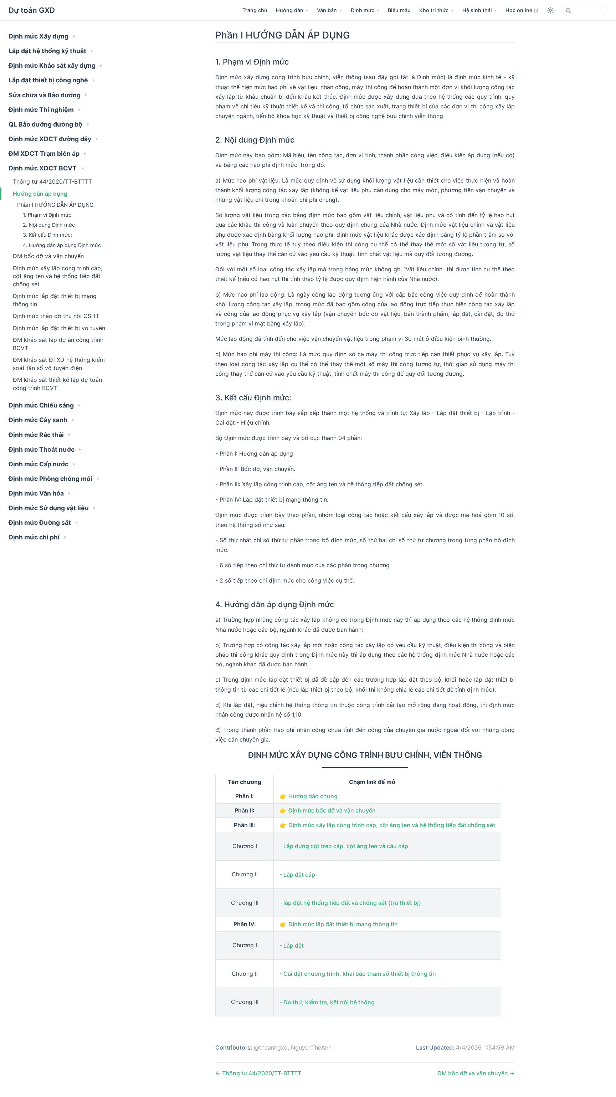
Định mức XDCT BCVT (43, 168)
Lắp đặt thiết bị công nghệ (49, 80)
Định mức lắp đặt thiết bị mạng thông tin (55, 299)
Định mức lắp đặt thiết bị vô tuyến (59, 328)
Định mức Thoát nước (42, 449)
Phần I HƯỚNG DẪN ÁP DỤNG (55, 204)
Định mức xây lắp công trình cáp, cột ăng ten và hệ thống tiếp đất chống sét (57, 276)
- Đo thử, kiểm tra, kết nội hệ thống (327, 1002)
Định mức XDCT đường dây (51, 139)
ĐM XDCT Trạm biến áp (45, 153)
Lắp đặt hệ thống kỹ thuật (48, 51)
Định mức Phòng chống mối (51, 478)
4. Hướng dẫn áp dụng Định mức (62, 245)
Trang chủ (254, 10)
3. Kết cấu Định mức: (47, 235)
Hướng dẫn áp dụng (40, 193)
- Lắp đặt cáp (297, 874)
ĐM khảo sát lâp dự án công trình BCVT (58, 343)
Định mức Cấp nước (39, 464)
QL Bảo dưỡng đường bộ (46, 124)
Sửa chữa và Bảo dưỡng (45, 95)
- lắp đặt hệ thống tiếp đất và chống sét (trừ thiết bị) (350, 902)
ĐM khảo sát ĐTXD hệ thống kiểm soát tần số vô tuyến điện (59, 363)
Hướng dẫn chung (313, 796)
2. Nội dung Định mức (49, 225)
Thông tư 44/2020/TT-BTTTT (52, 181)
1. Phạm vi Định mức (47, 215)
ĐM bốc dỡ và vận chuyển (48, 256)
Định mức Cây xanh (39, 420)
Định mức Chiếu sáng (42, 405)
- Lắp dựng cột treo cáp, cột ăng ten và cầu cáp (343, 846)
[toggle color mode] (550, 10)
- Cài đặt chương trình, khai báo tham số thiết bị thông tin (357, 973)
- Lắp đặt (291, 945)
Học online (522, 10)
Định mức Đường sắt (40, 522)
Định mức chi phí (35, 537)
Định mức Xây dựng (39, 36)
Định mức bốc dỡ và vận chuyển (332, 810)
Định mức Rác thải (37, 435)
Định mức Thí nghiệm (42, 109)
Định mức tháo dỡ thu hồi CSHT (56, 315)
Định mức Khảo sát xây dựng (53, 65)
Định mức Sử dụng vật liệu (49, 508)
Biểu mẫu (399, 10)
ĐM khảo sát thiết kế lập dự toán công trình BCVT (57, 383)
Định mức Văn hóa (37, 493)
